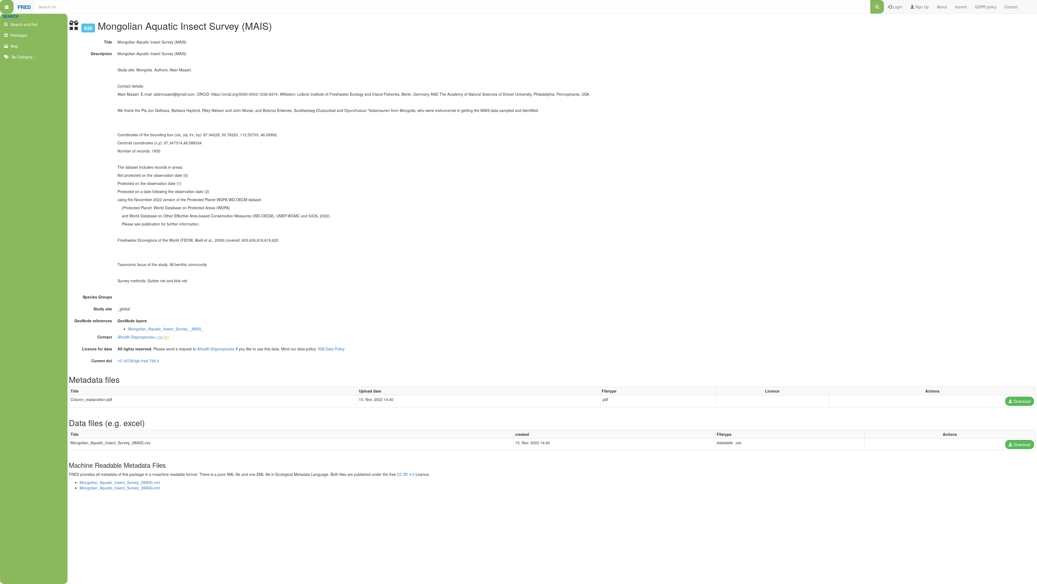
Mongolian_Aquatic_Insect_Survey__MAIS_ (165, 328)
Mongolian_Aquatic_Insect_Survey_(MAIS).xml (120, 482)
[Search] (877, 7)
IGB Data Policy (331, 348)
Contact (1011, 6)
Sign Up (921, 6)
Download (1021, 401)
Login (897, 6)
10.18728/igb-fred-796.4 (138, 360)
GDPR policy (985, 6)
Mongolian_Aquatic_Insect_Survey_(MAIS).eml (120, 487)
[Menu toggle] (7, 7)
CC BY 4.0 (406, 474)
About (942, 6)
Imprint (961, 6)
